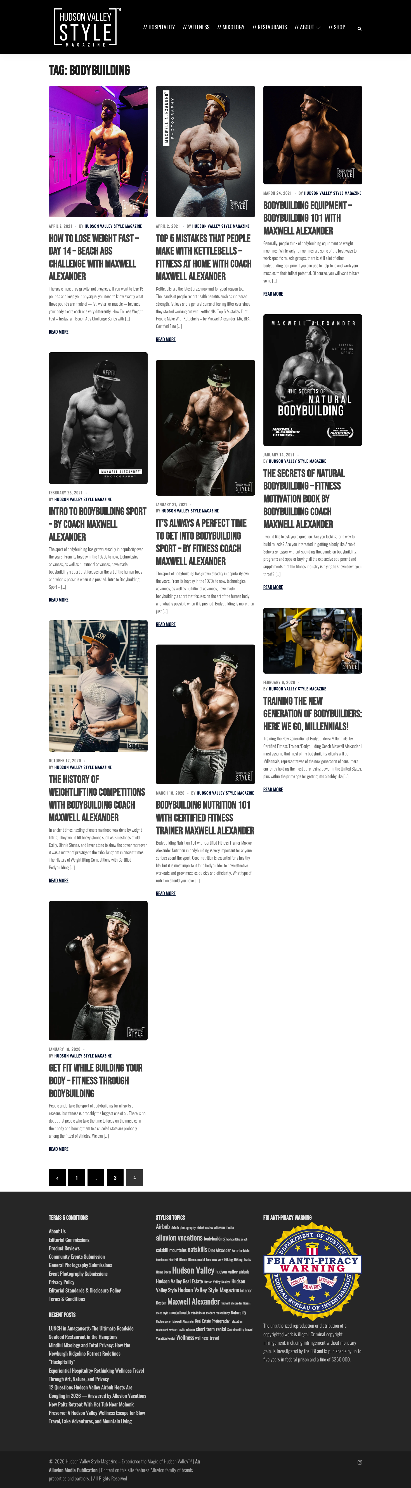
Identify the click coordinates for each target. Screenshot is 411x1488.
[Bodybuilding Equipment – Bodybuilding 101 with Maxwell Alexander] (312, 135)
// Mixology (231, 27)
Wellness (185, 1337)
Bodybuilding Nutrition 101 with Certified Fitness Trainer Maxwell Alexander (205, 818)
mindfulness (198, 1312)
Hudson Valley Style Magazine (113, 226)
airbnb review (205, 1227)
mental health (179, 1312)
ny (244, 1312)
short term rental (211, 1328)
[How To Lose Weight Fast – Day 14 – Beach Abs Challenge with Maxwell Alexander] (98, 151)
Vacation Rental (165, 1338)
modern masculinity (218, 1312)
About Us (57, 1231)
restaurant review (166, 1329)
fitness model (196, 1259)
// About (304, 27)
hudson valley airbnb (232, 1271)
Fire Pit (173, 1259)
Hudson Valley (193, 1270)
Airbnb (163, 1226)
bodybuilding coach (236, 1239)
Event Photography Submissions (78, 1273)
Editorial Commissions (69, 1239)
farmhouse (161, 1259)
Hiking (228, 1259)
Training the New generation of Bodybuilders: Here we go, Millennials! (312, 714)
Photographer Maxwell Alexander (175, 1321)
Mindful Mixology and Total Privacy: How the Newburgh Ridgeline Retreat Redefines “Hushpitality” (89, 1353)
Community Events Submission (77, 1256)
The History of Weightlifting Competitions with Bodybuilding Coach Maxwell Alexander (97, 798)
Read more (58, 331)
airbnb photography (183, 1227)
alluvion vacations (179, 1237)
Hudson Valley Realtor (217, 1281)
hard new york (214, 1259)
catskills (197, 1249)
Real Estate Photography (212, 1321)
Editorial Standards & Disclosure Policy (85, 1290)
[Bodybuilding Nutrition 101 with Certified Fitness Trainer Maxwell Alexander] (205, 714)
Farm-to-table (240, 1250)
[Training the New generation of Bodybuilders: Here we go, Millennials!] (312, 641)
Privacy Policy (61, 1281)
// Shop (337, 27)
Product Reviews (64, 1248)
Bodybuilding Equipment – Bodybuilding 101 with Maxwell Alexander (307, 218)
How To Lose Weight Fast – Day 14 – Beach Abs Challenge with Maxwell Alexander (93, 257)
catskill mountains (171, 1249)
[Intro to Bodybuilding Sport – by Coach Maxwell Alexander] (98, 418)
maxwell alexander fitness (236, 1303)
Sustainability (235, 1329)
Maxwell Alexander (193, 1301)
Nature (236, 1312)
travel (248, 1329)
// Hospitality (159, 27)
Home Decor (163, 1272)
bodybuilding (214, 1238)
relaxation (236, 1321)
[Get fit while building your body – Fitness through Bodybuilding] (98, 970)
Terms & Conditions (67, 1298)
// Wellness (196, 27)
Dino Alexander (219, 1250)
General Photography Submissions (80, 1264)
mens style (162, 1313)
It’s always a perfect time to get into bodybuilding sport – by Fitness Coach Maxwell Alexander (201, 542)
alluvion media (224, 1227)
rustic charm (186, 1329)
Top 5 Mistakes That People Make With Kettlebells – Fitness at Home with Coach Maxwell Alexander (204, 257)
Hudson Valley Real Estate (179, 1281)
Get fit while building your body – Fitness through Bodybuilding (95, 1081)
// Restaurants (269, 27)
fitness (183, 1259)
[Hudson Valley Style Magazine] (86, 26)
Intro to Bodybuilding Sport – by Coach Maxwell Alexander (98, 524)
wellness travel (207, 1338)
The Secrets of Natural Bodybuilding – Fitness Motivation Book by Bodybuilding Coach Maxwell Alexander (304, 499)
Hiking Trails (242, 1259)
